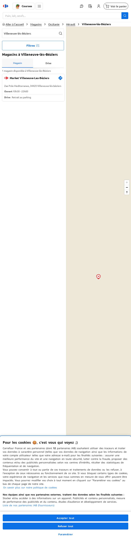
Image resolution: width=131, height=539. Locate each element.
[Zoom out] (126, 187)
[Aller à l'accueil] (6, 6)
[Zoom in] (126, 182)
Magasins (36, 24)
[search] (60, 33)
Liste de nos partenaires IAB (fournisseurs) (28, 505)
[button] (39, 6)
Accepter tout (65, 518)
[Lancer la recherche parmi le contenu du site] (125, 15)
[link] (60, 79)
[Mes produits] (90, 6)
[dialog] (65, 487)
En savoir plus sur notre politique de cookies (30, 487)
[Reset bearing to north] (126, 192)
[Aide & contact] (81, 6)
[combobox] (65, 15)
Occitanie (54, 24)
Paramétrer (65, 534)
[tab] (17, 63)
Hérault (70, 24)
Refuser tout (65, 526)
